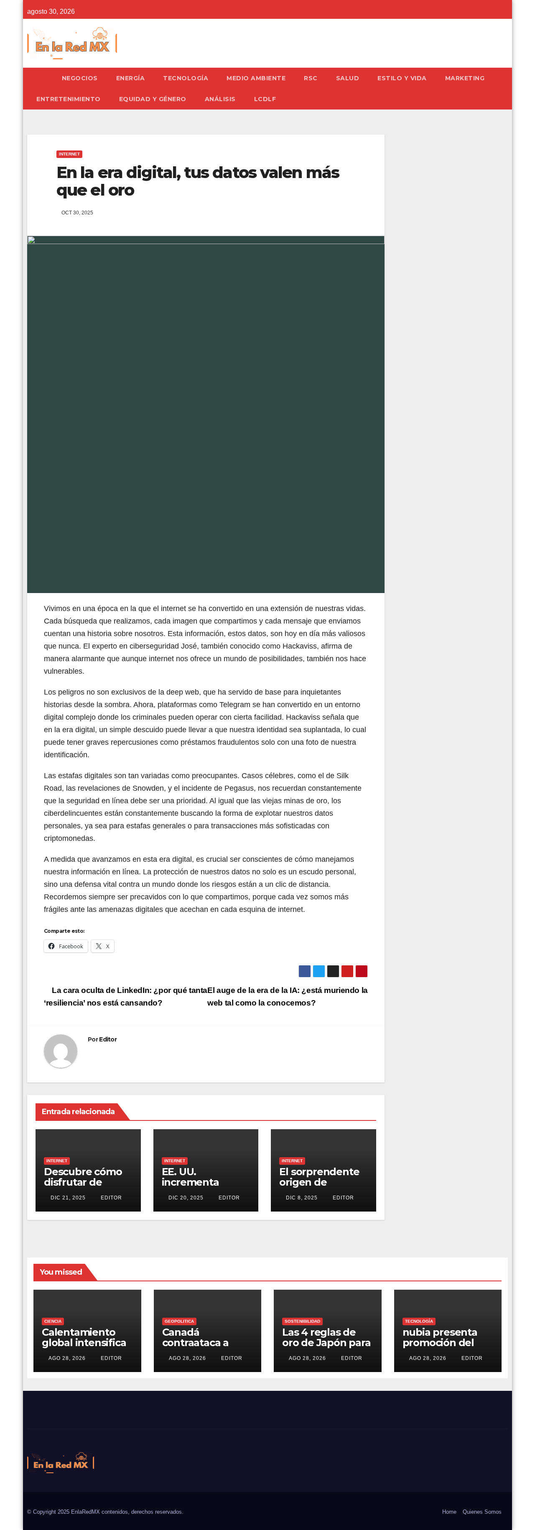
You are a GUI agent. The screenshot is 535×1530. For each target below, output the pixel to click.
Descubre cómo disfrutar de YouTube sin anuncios (83, 1187)
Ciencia (52, 1321)
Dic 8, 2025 (302, 1198)
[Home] (40, 78)
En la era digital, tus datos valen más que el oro (197, 181)
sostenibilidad (302, 1321)
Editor (108, 1039)
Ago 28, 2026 (67, 1358)
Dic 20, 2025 (186, 1198)
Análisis (220, 99)
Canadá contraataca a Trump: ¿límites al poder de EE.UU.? (206, 1348)
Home (449, 1512)
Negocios (80, 78)
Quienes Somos (482, 1512)
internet (69, 154)
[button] (505, 88)
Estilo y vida (402, 78)
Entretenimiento (68, 99)
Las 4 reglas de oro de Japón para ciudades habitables (326, 1348)
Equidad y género (152, 99)
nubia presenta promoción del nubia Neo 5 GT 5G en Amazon (448, 1348)
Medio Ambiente (256, 78)
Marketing (465, 78)
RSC (311, 78)
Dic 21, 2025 (68, 1198)
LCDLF (265, 99)
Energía (130, 78)
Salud (347, 78)
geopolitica (179, 1321)
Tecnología (185, 78)
